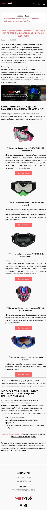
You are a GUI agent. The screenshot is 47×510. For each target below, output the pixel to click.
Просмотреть (23, 173)
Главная (20, 16)
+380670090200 (23, 481)
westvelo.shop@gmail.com (23, 490)
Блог (27, 16)
